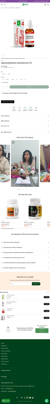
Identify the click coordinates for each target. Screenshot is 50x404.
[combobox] (12, 298)
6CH (21, 79)
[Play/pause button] (13, 142)
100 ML (3, 74)
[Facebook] (22, 398)
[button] (2, 4)
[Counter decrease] (2, 87)
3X (17, 79)
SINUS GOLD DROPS (11, 302)
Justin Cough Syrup (11, 295)
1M (2, 79)
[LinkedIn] (33, 398)
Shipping (6, 67)
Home (2, 7)
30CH (13, 79)
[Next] (49, 292)
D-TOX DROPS (10, 308)
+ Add (46, 297)
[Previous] (47, 292)
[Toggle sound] (36, 184)
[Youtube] (30, 398)
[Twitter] (24, 397)
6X (25, 79)
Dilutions (6, 7)
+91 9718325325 (12, 391)
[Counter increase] (7, 87)
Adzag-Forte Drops (10, 315)
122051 (30, 386)
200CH (7, 79)
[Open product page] (12, 208)
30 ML (9, 74)
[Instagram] (27, 398)
